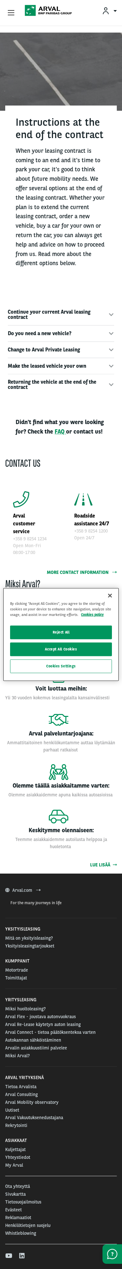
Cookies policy (92, 614)
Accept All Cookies (61, 649)
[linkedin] (22, 1256)
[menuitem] (109, 10)
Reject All (61, 632)
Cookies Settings (61, 666)
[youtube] (8, 1256)
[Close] (110, 596)
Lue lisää (101, 864)
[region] (61, 634)
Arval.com (23, 890)
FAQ (60, 431)
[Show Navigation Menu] (11, 13)
